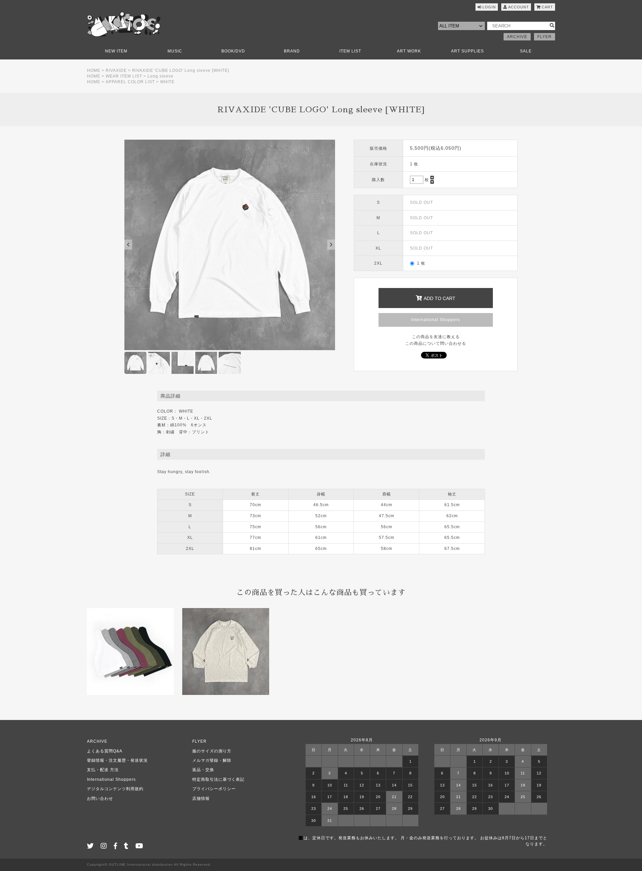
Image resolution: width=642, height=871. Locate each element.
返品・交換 (203, 769)
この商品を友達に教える (436, 336)
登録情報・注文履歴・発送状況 (117, 760)
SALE (526, 51)
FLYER (544, 36)
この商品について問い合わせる (435, 343)
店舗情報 (201, 798)
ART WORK (409, 51)
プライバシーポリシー (214, 788)
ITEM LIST (350, 51)
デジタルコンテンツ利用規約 (115, 788)
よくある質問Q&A (104, 751)
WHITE (167, 82)
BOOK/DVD (233, 51)
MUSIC (175, 51)
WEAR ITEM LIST (124, 76)
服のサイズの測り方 (211, 751)
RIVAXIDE (116, 70)
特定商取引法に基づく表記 (218, 779)
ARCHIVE (517, 36)
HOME (93, 70)
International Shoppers (435, 319)
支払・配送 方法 (103, 769)
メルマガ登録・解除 (211, 760)
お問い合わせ (100, 798)
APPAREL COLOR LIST (130, 82)
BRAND (292, 51)
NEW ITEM (116, 51)
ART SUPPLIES (467, 51)
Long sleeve (160, 76)
